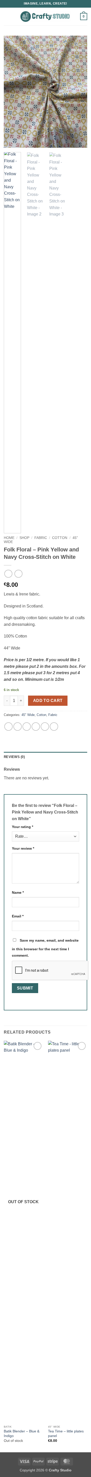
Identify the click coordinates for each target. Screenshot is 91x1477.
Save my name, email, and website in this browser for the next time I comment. (45, 948)
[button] (7, 16)
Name (18, 892)
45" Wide (28, 715)
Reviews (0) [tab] (14, 757)
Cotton (59, 538)
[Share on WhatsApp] (8, 726)
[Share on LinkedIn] (54, 726)
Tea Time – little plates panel (66, 1433)
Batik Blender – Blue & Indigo (21, 1433)
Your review (23, 848)
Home (9, 538)
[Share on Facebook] (17, 726)
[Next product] (8, 574)
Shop (24, 538)
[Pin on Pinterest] (45, 726)
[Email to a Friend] (36, 726)
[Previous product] (18, 574)
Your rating (22, 827)
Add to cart (48, 700)
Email (18, 916)
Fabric (40, 538)
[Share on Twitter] (26, 726)
